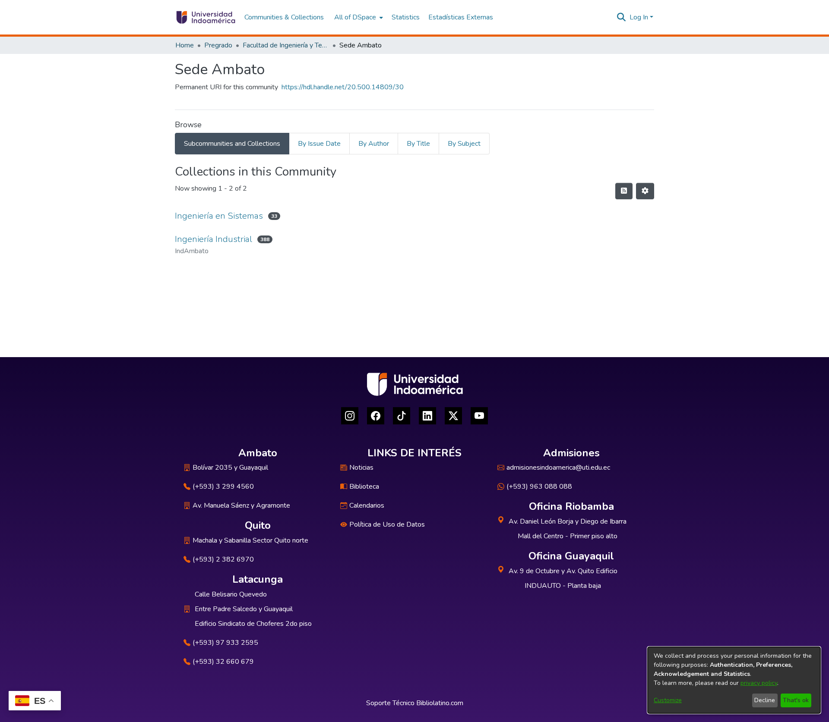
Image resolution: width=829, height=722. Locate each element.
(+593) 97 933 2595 (225, 642)
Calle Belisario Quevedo (231, 594)
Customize (668, 700)
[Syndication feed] (624, 191)
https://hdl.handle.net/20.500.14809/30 (343, 87)
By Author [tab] (373, 143)
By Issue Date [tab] (319, 143)
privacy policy (758, 683)
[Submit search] (621, 17)
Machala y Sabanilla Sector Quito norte (250, 540)
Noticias (361, 467)
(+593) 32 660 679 (223, 661)
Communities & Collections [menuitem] (284, 17)
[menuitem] (357, 17)
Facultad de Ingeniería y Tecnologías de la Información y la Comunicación (286, 45)
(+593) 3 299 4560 (223, 486)
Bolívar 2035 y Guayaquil (230, 467)
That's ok (796, 700)
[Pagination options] (645, 191)
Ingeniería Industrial (213, 239)
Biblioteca (364, 486)
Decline (764, 700)
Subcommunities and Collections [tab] (232, 143)
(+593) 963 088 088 (539, 486)
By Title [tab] (418, 143)
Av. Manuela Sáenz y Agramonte (241, 505)
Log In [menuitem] (639, 17)
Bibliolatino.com (439, 703)
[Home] (205, 17)
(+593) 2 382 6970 (223, 559)
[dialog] (734, 680)
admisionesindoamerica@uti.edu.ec (558, 467)
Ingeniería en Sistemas (219, 216)
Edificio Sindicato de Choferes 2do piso (253, 623)
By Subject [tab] (464, 143)
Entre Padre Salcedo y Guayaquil (244, 609)
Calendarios (366, 505)
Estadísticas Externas (460, 17)
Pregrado (218, 45)
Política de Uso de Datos (387, 524)
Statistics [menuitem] (406, 17)
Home (184, 45)
